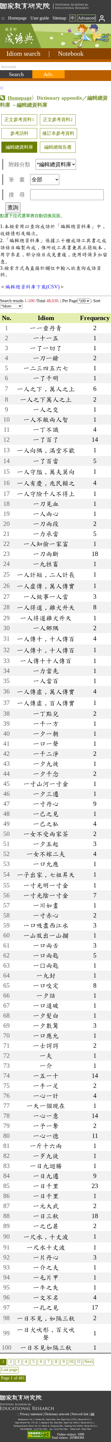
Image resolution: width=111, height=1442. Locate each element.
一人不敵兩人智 (45, 419)
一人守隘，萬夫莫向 (46, 471)
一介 (45, 1065)
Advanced (86, 18)
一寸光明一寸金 (45, 885)
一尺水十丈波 (45, 1247)
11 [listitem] (79, 1361)
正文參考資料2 (58, 119)
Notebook (71, 53)
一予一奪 (46, 1125)
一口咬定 (46, 985)
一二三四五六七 (45, 368)
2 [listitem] (11, 1361)
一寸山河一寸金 (45, 783)
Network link (79, 1414)
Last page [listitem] (9, 1369)
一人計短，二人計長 (46, 574)
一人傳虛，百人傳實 (46, 703)
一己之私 (46, 823)
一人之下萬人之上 (46, 399)
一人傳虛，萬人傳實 (46, 691)
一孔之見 (46, 1307)
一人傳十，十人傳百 (46, 638)
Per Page (69, 300)
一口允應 (46, 863)
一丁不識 (46, 429)
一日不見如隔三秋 (46, 1347)
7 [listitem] (48, 1361)
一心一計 (46, 1095)
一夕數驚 (46, 1025)
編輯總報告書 (58, 147)
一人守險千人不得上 (46, 493)
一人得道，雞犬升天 (46, 607)
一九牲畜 (46, 563)
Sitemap (59, 18)
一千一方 (46, 723)
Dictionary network (56, 1414)
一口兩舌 (46, 945)
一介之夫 (46, 1267)
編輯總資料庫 (19, 147)
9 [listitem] (64, 1361)
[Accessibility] (39, 1434)
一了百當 (46, 460)
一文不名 (46, 1297)
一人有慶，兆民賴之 (46, 483)
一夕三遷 (46, 793)
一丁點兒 (46, 713)
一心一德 (46, 1135)
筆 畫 (17, 180)
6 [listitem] (41, 1361)
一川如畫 (46, 905)
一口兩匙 (46, 955)
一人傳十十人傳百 (46, 660)
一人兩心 (46, 513)
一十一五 (46, 337)
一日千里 (46, 1185)
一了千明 (46, 378)
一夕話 (46, 995)
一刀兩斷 (46, 553)
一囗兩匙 (46, 965)
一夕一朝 (46, 733)
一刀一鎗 (46, 358)
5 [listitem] (33, 1361)
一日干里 (46, 1195)
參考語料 (19, 133)
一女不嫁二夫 (45, 853)
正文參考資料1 (19, 119)
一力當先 (46, 670)
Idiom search (23, 53)
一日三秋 (46, 1215)
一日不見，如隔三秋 (46, 1318)
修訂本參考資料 (58, 133)
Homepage (17, 18)
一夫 (45, 1055)
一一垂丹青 (46, 327)
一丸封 (46, 975)
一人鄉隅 (46, 628)
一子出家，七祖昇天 (46, 874)
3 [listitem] (18, 1361)
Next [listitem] (88, 1361)
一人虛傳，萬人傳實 (46, 586)
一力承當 (46, 533)
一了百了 (46, 439)
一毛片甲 (46, 1277)
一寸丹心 (46, 803)
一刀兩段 (46, 523)
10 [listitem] (71, 1361)
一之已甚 (46, 1225)
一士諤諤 (46, 1045)
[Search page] (27, 46)
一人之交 (46, 409)
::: (3, 18)
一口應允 (46, 1035)
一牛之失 (46, 1287)
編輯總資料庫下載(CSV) (32, 286)
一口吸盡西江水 (45, 925)
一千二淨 (46, 753)
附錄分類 (19, 164)
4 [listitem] (26, 1361)
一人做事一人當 (45, 596)
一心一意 (46, 1115)
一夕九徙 (46, 763)
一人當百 (46, 680)
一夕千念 (46, 773)
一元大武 (46, 1205)
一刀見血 (46, 503)
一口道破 (46, 1005)
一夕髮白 (46, 1015)
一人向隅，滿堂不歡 (46, 450)
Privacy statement (31, 1414)
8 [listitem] (56, 1361)
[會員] (102, 18)
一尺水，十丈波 (45, 1236)
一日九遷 (46, 1175)
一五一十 (46, 1075)
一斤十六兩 (46, 1145)
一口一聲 (46, 743)
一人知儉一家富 (45, 543)
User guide (39, 18)
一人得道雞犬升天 (46, 617)
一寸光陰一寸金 (45, 895)
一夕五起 (46, 843)
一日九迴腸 (46, 1165)
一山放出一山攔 (45, 935)
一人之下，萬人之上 (46, 388)
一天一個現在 (45, 1105)
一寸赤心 (46, 915)
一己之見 (46, 813)
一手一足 (46, 1085)
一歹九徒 (46, 1155)
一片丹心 (46, 1257)
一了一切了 (46, 347)
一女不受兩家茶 (45, 833)
